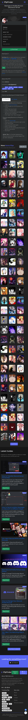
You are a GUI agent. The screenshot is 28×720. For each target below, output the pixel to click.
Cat (10, 704)
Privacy (15, 700)
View (4, 154)
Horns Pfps (9, 145)
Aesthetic (5, 695)
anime (9, 88)
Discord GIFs (6, 708)
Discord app (12, 120)
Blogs (15, 695)
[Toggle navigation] (24, 2)
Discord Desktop (13, 104)
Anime (4, 693)
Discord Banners (7, 710)
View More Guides (13, 649)
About (15, 692)
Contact (16, 697)
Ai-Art (9, 697)
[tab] (6, 99)
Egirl (4, 699)
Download (15, 49)
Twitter (7, 681)
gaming (22, 683)
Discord (20, 680)
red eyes (20, 87)
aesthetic (14, 683)
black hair (4, 88)
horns (6, 87)
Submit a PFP (15, 672)
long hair (15, 87)
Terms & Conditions (18, 702)
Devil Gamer (6, 58)
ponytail (10, 87)
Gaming (4, 706)
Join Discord (15, 662)
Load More (14, 444)
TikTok (3, 681)
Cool (8, 699)
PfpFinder (8, 2)
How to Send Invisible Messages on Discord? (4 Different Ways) (13, 508)
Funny (4, 701)
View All (22, 146)
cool (18, 683)
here (4, 67)
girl (12, 88)
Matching (5, 704)
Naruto (4, 697)
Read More (6, 488)
